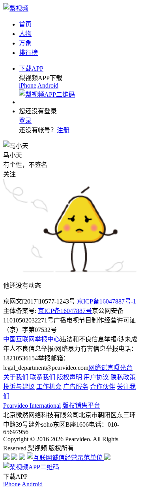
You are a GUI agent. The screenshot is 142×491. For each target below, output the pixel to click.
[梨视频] (15, 8)
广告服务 (75, 386)
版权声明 (69, 377)
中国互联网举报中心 (31, 339)
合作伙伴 (102, 386)
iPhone (27, 85)
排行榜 (28, 52)
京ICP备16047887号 (65, 310)
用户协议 (96, 377)
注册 (63, 130)
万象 (25, 43)
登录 (25, 120)
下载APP (31, 68)
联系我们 (42, 377)
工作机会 (49, 386)
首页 (25, 24)
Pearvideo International (32, 405)
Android (47, 85)
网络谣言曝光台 (110, 367)
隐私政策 (123, 377)
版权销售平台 (81, 405)
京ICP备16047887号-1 (106, 301)
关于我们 (15, 377)
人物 (25, 33)
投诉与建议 (19, 386)
